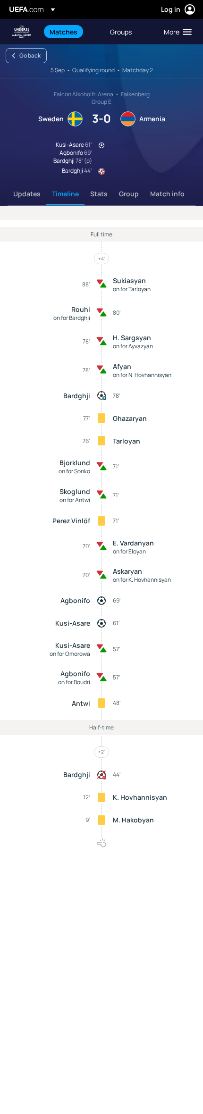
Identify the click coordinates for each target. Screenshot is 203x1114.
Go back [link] (30, 55)
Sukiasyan (129, 280)
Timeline (65, 193)
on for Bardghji (71, 318)
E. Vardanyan (133, 542)
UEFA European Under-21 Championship (22, 31)
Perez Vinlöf (71, 520)
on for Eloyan (129, 551)
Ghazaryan (130, 418)
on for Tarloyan (132, 289)
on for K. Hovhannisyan (142, 580)
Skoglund (74, 491)
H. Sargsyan (132, 337)
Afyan (122, 366)
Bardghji (76, 395)
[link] (63, 32)
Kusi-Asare (72, 623)
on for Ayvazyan (133, 346)
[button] (176, 32)
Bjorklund (74, 462)
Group (129, 193)
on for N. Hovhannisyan (142, 375)
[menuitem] (71, 32)
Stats (99, 193)
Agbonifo (75, 600)
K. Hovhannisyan (140, 797)
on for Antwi (74, 500)
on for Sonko (74, 471)
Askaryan (127, 571)
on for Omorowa (70, 654)
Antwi (81, 703)
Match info (167, 193)
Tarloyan (126, 440)
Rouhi (80, 309)
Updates (27, 193)
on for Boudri (74, 682)
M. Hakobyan (133, 819)
